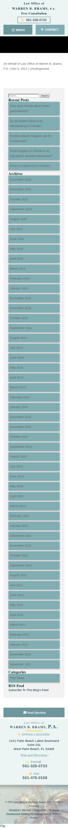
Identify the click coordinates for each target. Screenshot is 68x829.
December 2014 (20, 298)
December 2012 (20, 535)
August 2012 (18, 575)
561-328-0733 (36, 20)
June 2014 (17, 357)
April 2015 (16, 258)
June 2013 (17, 476)
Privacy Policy (40, 810)
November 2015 (20, 189)
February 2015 (19, 278)
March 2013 (18, 506)
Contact (51, 30)
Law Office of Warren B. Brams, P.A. (32, 802)
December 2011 (20, 654)
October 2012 (19, 555)
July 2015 (16, 229)
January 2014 (19, 407)
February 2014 (19, 397)
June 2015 (17, 239)
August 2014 (18, 337)
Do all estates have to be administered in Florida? (26, 123)
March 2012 (18, 624)
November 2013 (20, 427)
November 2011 (20, 664)
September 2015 (21, 209)
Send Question (36, 712)
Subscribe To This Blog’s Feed (28, 690)
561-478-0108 (34, 778)
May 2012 (16, 605)
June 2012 (17, 595)
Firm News (17, 678)
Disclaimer (14, 810)
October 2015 (19, 199)
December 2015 (20, 179)
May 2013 (16, 486)
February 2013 (19, 516)
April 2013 (16, 496)
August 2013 (18, 456)
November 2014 (20, 308)
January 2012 (19, 644)
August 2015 (18, 219)
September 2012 (21, 565)
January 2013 (19, 525)
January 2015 (19, 288)
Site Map (26, 810)
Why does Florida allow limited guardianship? (30, 108)
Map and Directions (34, 755)
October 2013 (19, 436)
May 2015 (16, 248)
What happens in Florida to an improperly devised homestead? (31, 153)
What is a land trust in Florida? (30, 165)
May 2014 (16, 367)
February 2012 (19, 634)
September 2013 (21, 446)
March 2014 (18, 387)
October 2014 (19, 318)
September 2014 (21, 328)
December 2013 (20, 417)
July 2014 (16, 347)
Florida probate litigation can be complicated (30, 138)
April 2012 (16, 615)
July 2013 (16, 466)
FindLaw (38, 813)
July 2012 (16, 585)
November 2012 (20, 545)
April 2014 (16, 377)
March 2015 (18, 268)
